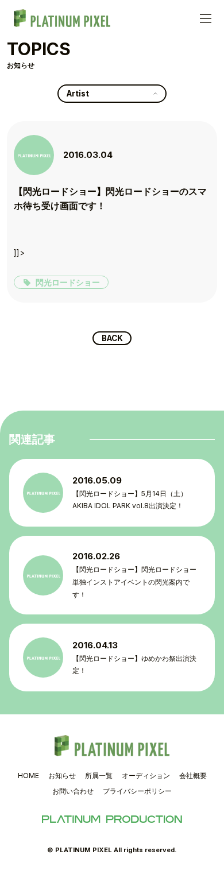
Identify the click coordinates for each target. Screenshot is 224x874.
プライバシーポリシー (137, 791)
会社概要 (193, 775)
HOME (28, 775)
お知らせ (62, 775)
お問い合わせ (73, 791)
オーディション (146, 775)
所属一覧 (99, 775)
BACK (112, 338)
